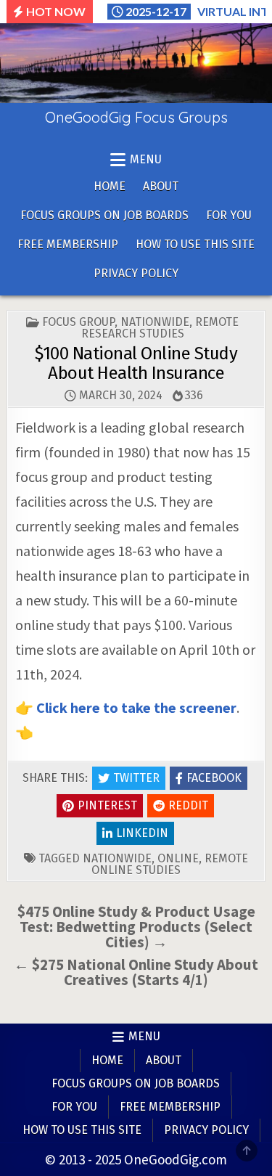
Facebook (214, 778)
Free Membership (67, 244)
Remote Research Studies (160, 327)
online (178, 858)
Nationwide (154, 322)
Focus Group (78, 322)
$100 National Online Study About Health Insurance (136, 363)
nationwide (117, 858)
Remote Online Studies (169, 864)
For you (229, 215)
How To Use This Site (195, 244)
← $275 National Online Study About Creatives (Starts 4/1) (136, 972)
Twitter (136, 778)
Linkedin (142, 833)
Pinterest (107, 805)
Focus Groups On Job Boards (104, 215)
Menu (144, 1036)
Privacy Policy (136, 273)
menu (146, 159)
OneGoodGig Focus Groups (136, 117)
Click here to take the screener (136, 707)
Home (109, 186)
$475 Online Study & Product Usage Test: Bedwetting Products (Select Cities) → (136, 927)
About (160, 186)
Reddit (188, 805)
